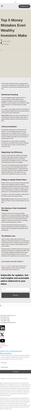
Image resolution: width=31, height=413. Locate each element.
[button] (2, 6)
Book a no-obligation (6, 266)
